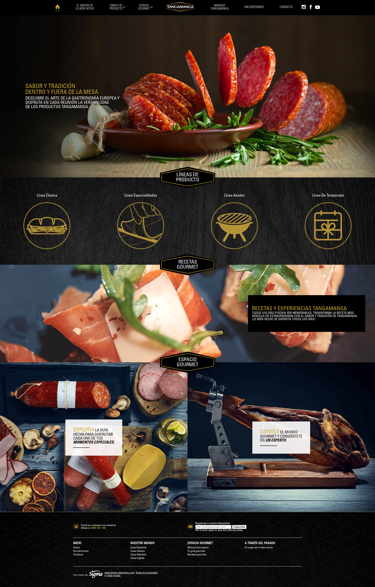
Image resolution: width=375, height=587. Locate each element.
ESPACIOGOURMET (144, 7)
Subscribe (239, 527)
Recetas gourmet (197, 554)
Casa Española (138, 547)
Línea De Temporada (328, 195)
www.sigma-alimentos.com (119, 573)
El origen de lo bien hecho (259, 547)
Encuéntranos (254, 7)
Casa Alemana (138, 554)
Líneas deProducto (116, 7)
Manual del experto (198, 547)
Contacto (286, 7)
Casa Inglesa (137, 558)
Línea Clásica (47, 195)
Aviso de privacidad (146, 573)
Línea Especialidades (140, 195)
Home (76, 547)
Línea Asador (234, 195)
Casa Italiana (137, 551)
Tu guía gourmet (196, 551)
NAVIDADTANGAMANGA (220, 7)
